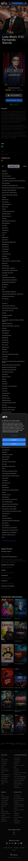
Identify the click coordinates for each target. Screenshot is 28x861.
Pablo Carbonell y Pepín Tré (8, 305)
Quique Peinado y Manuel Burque (9, 194)
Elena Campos (5, 201)
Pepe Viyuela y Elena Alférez (8, 466)
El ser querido (17, 757)
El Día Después (4, 802)
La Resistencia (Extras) (7, 734)
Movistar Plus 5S (17, 787)
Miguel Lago (4, 263)
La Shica (4, 209)
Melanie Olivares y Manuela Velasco (10, 489)
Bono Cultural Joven (18, 817)
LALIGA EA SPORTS (5, 798)
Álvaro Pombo (5, 522)
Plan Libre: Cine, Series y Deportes (19, 807)
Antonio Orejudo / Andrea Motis (9, 279)
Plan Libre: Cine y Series (19, 809)
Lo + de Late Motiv (19, 734)
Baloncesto (3, 806)
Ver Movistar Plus (17, 795)
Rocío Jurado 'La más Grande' (20, 776)
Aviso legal (16, 847)
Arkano (3, 468)
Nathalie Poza (5, 237)
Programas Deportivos (18, 783)
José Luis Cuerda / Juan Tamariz (9, 499)
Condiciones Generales (18, 800)
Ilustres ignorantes (6, 618)
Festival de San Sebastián (19, 780)
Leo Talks (3, 641)
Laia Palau (4, 218)
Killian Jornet (5, 206)
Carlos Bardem (5, 497)
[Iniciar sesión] (25, 3)
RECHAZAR (14, 440)
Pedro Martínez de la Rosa (8, 296)
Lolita (3, 235)
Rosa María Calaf (6, 482)
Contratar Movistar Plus (19, 804)
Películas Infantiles (5, 770)
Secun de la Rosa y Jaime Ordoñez (10, 308)
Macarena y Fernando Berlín (8, 178)
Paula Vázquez (5, 230)
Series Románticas (5, 776)
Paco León (4, 464)
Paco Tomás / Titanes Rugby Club (10, 185)
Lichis (3, 289)
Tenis (2, 808)
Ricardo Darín (5, 284)
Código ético (16, 802)
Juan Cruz (4, 232)
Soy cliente (15, 95)
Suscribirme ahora (17, 3)
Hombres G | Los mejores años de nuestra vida (20, 773)
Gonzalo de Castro (6, 494)
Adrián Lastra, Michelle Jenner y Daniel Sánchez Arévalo (13, 362)
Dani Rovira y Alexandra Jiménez (9, 471)
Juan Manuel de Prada (7, 454)
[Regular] (10, 90)
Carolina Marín (5, 249)
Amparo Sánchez (6, 393)
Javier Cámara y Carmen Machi (9, 527)
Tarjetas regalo (17, 821)
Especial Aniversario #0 (7, 371)
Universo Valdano (4, 804)
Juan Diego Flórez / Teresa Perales (10, 504)
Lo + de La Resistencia (7, 710)
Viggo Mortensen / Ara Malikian (9, 532)
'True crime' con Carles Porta (20, 778)
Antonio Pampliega (6, 204)
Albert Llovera (5, 347)
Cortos (2, 767)
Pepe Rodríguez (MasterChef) (9, 242)
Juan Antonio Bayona (7, 518)
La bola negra (17, 759)
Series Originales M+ (5, 774)
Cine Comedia (4, 763)
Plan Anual (16, 815)
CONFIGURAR (14, 436)
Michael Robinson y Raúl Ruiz (9, 220)
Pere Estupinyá (5, 265)
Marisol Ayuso (5, 395)
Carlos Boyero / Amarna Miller (9, 508)
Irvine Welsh (5, 275)
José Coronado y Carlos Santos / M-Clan (11, 511)
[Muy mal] (6, 90)
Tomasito (4, 312)
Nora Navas (4, 349)
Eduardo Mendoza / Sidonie (8, 409)
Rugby (2, 809)
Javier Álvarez (5, 246)
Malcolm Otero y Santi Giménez (9, 192)
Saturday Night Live (19, 663)
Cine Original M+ (4, 759)
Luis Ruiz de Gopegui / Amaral (9, 402)
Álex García (5, 303)
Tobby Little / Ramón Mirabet (9, 461)
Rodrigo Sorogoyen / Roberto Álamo (10, 475)
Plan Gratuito (16, 813)
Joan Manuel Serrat (6, 412)
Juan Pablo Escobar (6, 335)
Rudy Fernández (6, 456)
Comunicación (17, 822)
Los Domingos (17, 761)
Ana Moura (4, 452)
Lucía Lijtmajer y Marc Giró (8, 211)
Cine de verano (4, 769)
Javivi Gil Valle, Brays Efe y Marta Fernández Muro (13, 180)
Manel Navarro (5, 244)
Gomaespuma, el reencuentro (5, 664)
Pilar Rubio (4, 256)
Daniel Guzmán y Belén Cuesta (9, 506)
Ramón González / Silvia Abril (9, 291)
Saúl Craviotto (5, 459)
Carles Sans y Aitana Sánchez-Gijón (10, 354)
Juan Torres (4, 390)
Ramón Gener (5, 478)
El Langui (4, 379)
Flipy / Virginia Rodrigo (7, 501)
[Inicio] (4, 3)
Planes (15, 811)
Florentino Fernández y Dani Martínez (11, 520)
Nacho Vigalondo (6, 183)
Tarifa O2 (16, 819)
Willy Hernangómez (6, 176)
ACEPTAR (14, 444)
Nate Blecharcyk (6, 330)
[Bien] (11, 90)
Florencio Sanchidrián (7, 315)
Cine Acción (3, 765)
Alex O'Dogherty (6, 525)
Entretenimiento (4, 781)
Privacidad (22, 847)
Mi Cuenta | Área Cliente (19, 798)
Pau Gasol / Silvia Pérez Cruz (8, 534)
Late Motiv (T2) (13, 166)
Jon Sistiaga (4, 480)
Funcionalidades (17, 796)
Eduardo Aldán (5, 487)
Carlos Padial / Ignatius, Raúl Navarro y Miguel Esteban (13, 320)
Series (3, 7)
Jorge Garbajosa (6, 449)
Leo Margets (5, 317)
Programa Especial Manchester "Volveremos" (13, 293)
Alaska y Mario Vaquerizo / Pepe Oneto (11, 364)
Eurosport (3, 815)
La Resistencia (18, 641)
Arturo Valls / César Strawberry (9, 386)
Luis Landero (5, 374)
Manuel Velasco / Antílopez (8, 268)
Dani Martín (4, 515)
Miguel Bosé (4, 485)
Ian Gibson (4, 286)
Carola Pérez (5, 340)
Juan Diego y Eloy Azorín (7, 272)
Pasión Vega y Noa (6, 213)
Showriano (17, 618)
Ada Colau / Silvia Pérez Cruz (9, 407)
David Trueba (5, 251)
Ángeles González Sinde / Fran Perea (10, 325)
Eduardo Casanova (6, 216)
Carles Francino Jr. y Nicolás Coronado (11, 260)
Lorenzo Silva (5, 239)
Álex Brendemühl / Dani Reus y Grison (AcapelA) (13, 187)
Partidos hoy (3, 819)
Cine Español (3, 761)
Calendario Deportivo (5, 817)
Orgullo (2, 783)
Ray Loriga (4, 225)
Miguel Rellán (5, 337)
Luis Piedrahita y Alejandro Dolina (10, 270)
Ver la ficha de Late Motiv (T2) (9, 540)
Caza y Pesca (16, 785)
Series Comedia (4, 778)
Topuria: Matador (4, 811)
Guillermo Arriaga (6, 376)
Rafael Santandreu (6, 400)
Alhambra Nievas (6, 223)
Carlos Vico (4, 358)
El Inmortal (16, 769)
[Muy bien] (13, 90)
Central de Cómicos (19, 687)
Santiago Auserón (6, 397)
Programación (4, 821)
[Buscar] (9, 3)
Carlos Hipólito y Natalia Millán (9, 473)
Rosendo (4, 197)
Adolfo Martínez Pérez (7, 323)
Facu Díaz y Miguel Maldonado (9, 190)
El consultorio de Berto (7, 687)
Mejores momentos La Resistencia (20, 711)
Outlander (16, 763)
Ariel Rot (4, 492)
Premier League (4, 800)
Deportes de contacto (5, 813)
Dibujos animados (17, 781)
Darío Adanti (5, 356)
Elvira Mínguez (5, 333)
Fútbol (14, 7)
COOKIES (14, 849)
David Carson (5, 351)
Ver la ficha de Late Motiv (14, 168)
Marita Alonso (5, 199)
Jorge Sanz (4, 381)
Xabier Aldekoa (5, 258)
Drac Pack (4, 405)
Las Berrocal (16, 770)
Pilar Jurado (5, 344)
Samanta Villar (5, 342)
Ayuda (14, 834)
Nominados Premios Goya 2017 (9, 369)
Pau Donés (4, 328)
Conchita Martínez (6, 253)
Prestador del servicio (8, 847)
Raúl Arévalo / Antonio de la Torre (10, 530)
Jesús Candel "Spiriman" (8, 310)
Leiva (3, 537)
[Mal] (8, 90)
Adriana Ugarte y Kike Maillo (8, 277)
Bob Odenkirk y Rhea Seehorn (9, 282)
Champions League (5, 796)
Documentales (4, 780)
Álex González (5, 298)
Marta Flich (4, 388)
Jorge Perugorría (6, 513)
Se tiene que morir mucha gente (19, 766)
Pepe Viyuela (5, 173)
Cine (8, 7)
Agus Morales (5, 227)
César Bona (4, 383)
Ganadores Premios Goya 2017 (9, 367)
